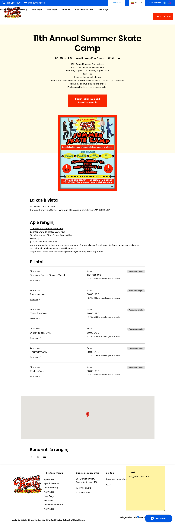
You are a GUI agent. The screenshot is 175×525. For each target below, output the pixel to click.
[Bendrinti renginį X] (38, 457)
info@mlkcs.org (36, 2)
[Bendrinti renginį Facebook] (31, 457)
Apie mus (49, 479)
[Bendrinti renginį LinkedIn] (44, 457)
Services (48, 500)
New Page (49, 491)
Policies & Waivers (53, 504)
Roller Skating (51, 487)
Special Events (51, 483)
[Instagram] (169, 3)
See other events (87, 102)
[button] (84, 8)
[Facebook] (164, 3)
